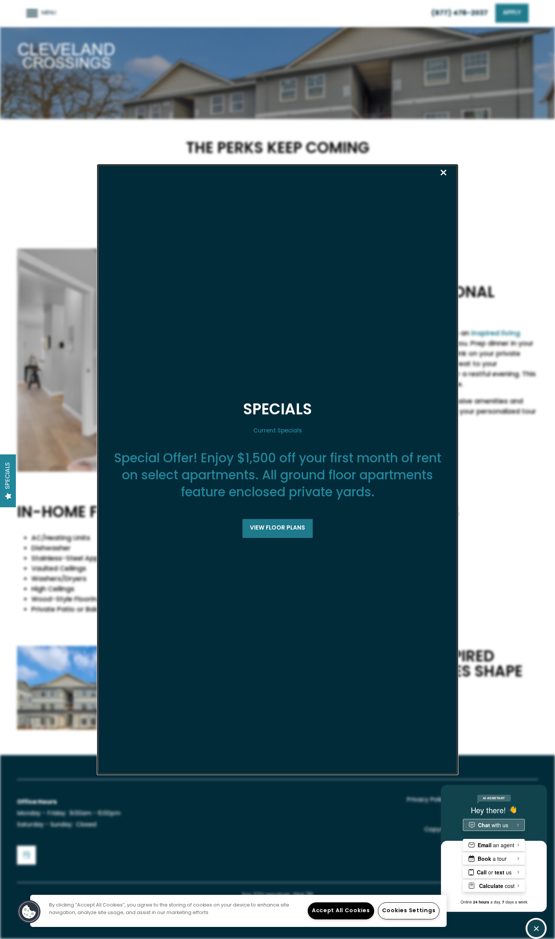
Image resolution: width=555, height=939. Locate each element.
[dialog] (277, 469)
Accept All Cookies (341, 911)
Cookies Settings (409, 911)
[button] (277, 528)
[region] (238, 911)
